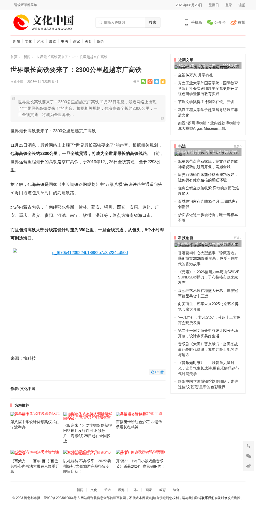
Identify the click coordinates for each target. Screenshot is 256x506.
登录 (228, 5)
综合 (100, 41)
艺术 (40, 41)
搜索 (152, 22)
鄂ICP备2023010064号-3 (62, 498)
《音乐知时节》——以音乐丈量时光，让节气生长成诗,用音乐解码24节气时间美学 (208, 368)
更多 (237, 146)
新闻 (16, 41)
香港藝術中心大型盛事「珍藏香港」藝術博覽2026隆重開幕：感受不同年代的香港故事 (208, 258)
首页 (14, 57)
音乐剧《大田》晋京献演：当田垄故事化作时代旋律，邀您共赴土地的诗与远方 (208, 349)
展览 (52, 41)
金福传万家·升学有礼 (195, 75)
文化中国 (17, 82)
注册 (242, 5)
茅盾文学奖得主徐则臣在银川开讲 (206, 102)
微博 (242, 22)
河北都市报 (32, 498)
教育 (88, 41)
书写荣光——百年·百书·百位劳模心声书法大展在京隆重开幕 (34, 466)
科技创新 (185, 238)
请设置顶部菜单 (25, 5)
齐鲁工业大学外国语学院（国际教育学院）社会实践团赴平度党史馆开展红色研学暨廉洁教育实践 (208, 88)
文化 (28, 41)
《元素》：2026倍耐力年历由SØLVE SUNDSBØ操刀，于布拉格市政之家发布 (209, 277)
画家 (76, 41)
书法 (64, 41)
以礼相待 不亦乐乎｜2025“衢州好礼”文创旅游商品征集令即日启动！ (87, 466)
